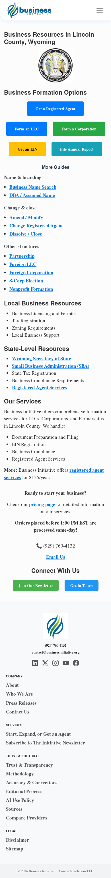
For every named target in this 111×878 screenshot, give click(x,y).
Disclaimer (17, 839)
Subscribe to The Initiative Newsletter (45, 742)
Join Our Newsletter (35, 585)
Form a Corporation (78, 129)
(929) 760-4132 (55, 645)
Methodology (20, 773)
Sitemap (14, 848)
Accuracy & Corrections (31, 782)
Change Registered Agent (36, 225)
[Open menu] (99, 10)
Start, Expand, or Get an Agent (38, 733)
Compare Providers (26, 817)
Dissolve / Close (25, 233)
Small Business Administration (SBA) (50, 365)
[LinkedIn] (35, 663)
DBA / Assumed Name (32, 195)
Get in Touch (81, 585)
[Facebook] (76, 663)
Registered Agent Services (39, 387)
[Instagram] (55, 663)
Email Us (55, 556)
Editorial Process (24, 791)
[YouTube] (66, 663)
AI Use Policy (20, 800)
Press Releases (21, 702)
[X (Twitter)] (45, 663)
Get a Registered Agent (55, 109)
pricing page (42, 504)
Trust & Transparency (29, 764)
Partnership (21, 255)
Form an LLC (27, 129)
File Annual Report (77, 149)
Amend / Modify (26, 217)
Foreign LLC (22, 264)
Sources (14, 808)
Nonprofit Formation (31, 288)
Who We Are (19, 693)
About (12, 684)
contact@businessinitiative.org (55, 652)
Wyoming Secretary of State (41, 358)
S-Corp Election (26, 280)
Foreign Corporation (31, 272)
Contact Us (17, 711)
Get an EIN (27, 149)
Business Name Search (32, 186)
